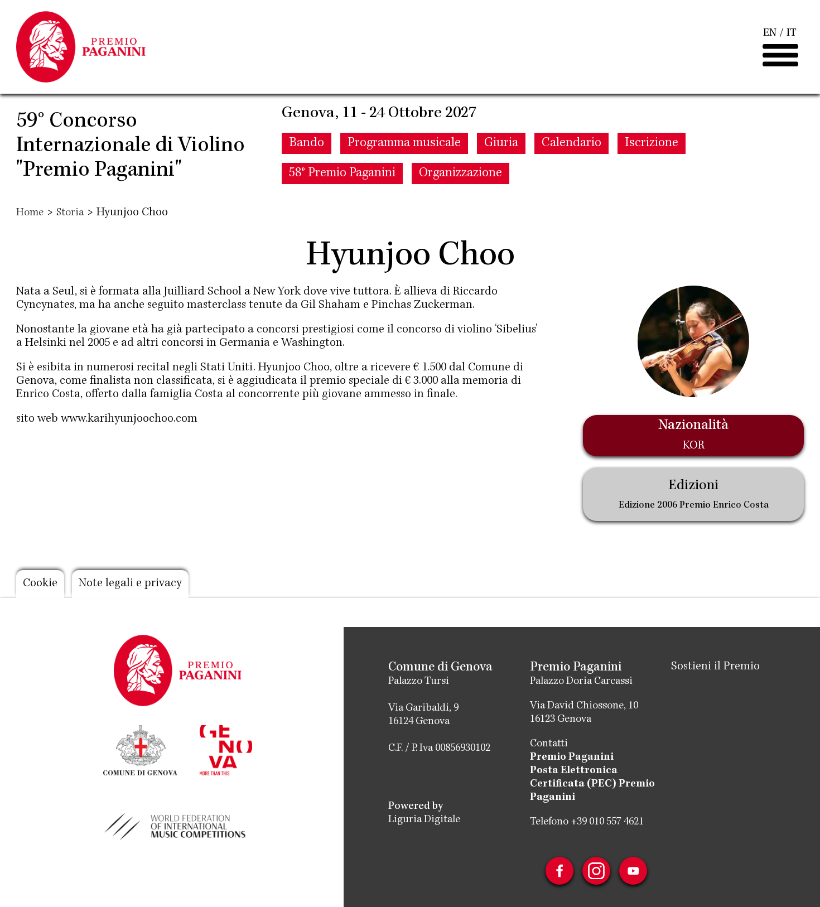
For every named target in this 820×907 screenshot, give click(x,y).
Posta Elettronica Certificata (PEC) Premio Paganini (592, 784)
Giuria (501, 143)
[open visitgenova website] (226, 749)
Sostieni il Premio (715, 667)
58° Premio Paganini (342, 173)
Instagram (596, 871)
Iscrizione (651, 143)
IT (792, 33)
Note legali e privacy (130, 584)
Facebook (559, 871)
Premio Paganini (572, 757)
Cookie (40, 584)
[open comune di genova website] (140, 749)
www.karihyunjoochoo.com (129, 419)
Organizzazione (460, 173)
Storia (70, 213)
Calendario (571, 143)
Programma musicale (404, 143)
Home (30, 213)
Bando (306, 143)
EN (769, 33)
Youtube (633, 871)
